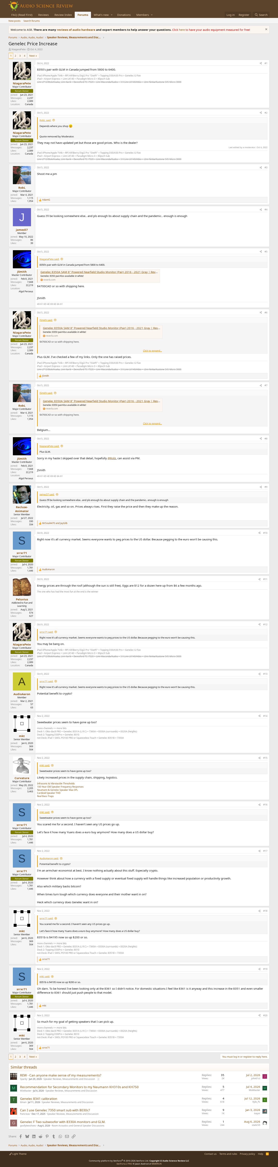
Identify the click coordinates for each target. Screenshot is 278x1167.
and (54, 523)
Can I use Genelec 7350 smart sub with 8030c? (55, 1110)
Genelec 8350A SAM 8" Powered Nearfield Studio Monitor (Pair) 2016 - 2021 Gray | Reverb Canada (105, 272)
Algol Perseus (26, 291)
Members (142, 15)
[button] (111, 15)
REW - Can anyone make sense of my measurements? (60, 1075)
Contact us (210, 1153)
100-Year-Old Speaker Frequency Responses (60, 786)
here (182, 30)
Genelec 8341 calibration (38, 1098)
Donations (124, 15)
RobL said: (45, 120)
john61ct (255, 1078)
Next (32, 55)
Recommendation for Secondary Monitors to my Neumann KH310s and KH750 (79, 1087)
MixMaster (25, 1090)
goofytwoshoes (28, 1125)
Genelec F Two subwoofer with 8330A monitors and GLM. (63, 1122)
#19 (265, 969)
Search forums (31, 20)
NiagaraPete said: (49, 259)
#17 (265, 850)
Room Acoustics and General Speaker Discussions (78, 1125)
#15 (265, 757)
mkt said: (45, 765)
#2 (266, 112)
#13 (265, 673)
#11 (265, 579)
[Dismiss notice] (265, 30)
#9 (266, 486)
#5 (266, 251)
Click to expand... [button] (152, 350)
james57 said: (47, 494)
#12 (265, 624)
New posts (14, 20)
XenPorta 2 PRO (124, 1163)
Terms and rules (228, 1153)
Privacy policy (247, 1153)
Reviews (43, 15)
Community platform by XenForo (119, 1160)
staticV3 (256, 1125)
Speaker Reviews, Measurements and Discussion (69, 1079)
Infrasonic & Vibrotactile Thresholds (56, 783)
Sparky (23, 1079)
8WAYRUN (157, 1163)
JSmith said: (46, 320)
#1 (266, 63)
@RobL (112, 458)
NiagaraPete (19, 49)
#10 (265, 533)
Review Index (63, 15)
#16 (265, 804)
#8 (266, 438)
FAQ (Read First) (22, 15)
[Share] (260, 63)
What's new (101, 15)
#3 (266, 167)
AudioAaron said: (49, 858)
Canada (29, 104)
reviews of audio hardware (76, 30)
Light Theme (19, 1153)
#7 (266, 385)
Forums (83, 15)
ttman (23, 1102)
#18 (265, 910)
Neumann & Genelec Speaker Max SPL (57, 790)
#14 (265, 716)
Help (260, 1153)
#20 (265, 1015)
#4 (266, 209)
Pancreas (25, 1113)
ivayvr (257, 1113)
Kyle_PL (256, 1101)
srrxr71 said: (46, 632)
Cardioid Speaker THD (49, 793)
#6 (266, 312)
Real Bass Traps (45, 796)
